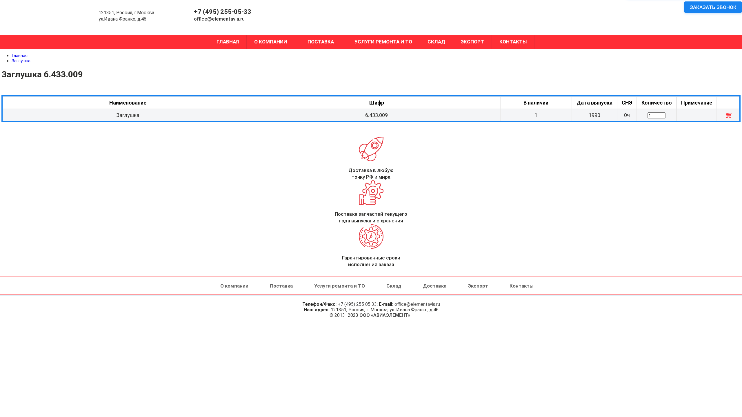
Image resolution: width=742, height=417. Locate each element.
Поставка (321, 42)
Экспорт (472, 42)
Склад (436, 42)
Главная (228, 42)
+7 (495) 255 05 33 (357, 304)
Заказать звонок (713, 7)
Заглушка (21, 60)
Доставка (434, 286)
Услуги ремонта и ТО (383, 42)
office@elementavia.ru (219, 19)
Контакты (513, 42)
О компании (270, 42)
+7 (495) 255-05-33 (222, 11)
